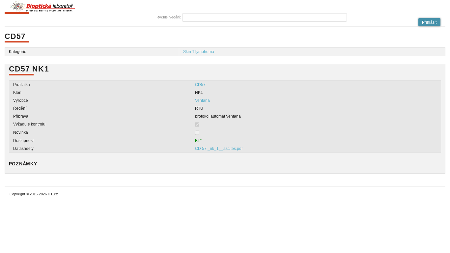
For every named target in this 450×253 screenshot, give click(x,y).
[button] (429, 22)
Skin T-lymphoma (198, 51)
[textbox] (264, 17)
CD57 (200, 84)
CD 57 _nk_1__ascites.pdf (218, 148)
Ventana (202, 100)
